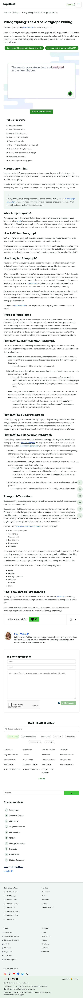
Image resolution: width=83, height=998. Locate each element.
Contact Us (45, 948)
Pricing (44, 896)
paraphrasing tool (28, 442)
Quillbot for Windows (11, 911)
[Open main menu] (78, 4)
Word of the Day (13, 867)
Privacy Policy (9, 986)
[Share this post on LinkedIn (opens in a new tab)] (80, 495)
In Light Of (8, 871)
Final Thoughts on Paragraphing (21, 161)
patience (60, 596)
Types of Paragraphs (16, 141)
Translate (26, 755)
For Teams (45, 900)
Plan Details (46, 892)
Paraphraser (27, 750)
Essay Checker (47, 764)
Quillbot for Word (10, 919)
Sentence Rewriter (67, 755)
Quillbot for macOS (11, 915)
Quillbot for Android (11, 903)
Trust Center (46, 936)
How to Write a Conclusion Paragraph (22, 153)
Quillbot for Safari (10, 900)
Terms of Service (22, 986)
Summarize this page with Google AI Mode (24, 48)
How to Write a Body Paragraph (20, 149)
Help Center (46, 944)
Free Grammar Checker (41, 111)
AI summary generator (29, 446)
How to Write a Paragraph (18, 133)
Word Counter (20, 305)
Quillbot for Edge (10, 896)
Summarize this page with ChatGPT (61, 48)
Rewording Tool (9, 759)
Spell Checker (9, 764)
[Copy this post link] (80, 515)
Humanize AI (8, 750)
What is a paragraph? (17, 129)
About (44, 932)
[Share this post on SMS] (80, 509)
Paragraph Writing (16, 125)
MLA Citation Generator (31, 769)
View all (41, 778)
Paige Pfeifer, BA (28, 27)
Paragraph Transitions (17, 157)
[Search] (71, 793)
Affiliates (45, 903)
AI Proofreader (65, 759)
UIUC (77, 979)
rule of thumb (32, 283)
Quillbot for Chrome (11, 892)
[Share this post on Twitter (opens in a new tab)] (80, 489)
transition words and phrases (28, 526)
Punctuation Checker (30, 764)
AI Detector (64, 750)
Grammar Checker (48, 750)
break (19, 221)
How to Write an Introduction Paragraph (23, 145)
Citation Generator (67, 764)
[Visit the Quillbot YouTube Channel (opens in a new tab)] (80, 502)
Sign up (70, 4)
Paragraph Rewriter (49, 759)
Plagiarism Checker (11, 755)
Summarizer (46, 755)
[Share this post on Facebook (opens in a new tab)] (80, 482)
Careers (44, 940)
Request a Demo (47, 907)
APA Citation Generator (12, 769)
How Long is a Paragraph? (18, 137)
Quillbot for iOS (9, 907)
